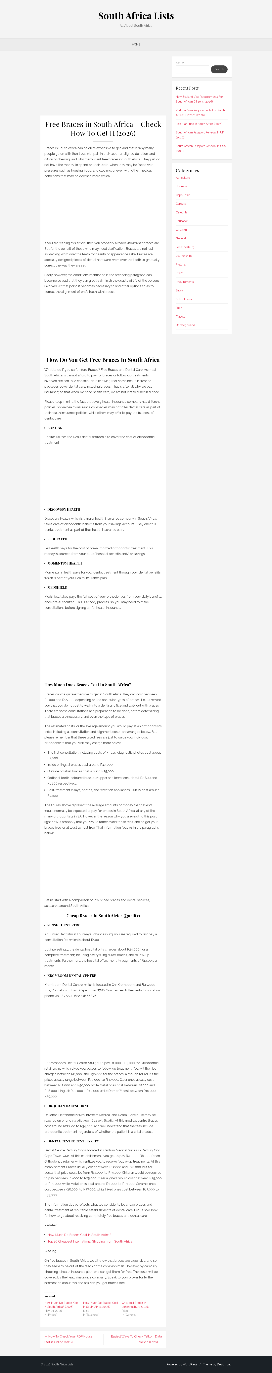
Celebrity (182, 212)
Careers (181, 203)
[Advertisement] (103, 86)
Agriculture (183, 177)
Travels (180, 316)
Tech (179, 307)
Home (136, 44)
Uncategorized (185, 325)
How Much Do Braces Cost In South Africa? (79, 1235)
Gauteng (181, 229)
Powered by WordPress (181, 1364)
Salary (180, 290)
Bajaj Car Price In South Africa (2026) (199, 123)
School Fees (184, 299)
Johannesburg (185, 247)
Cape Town (183, 195)
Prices (180, 273)
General (181, 238)
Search (180, 62)
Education (182, 221)
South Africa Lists (136, 15)
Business (181, 186)
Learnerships (184, 255)
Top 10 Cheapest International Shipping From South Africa (89, 1241)
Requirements (185, 281)
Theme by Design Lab (217, 1364)
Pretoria (181, 264)
